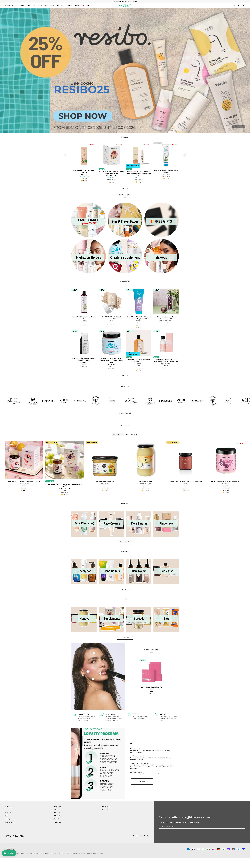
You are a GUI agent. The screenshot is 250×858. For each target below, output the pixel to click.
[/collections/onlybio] (8, 401)
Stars (111, 320)
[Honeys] (84, 619)
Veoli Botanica (166, 363)
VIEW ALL (125, 188)
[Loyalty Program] (98, 763)
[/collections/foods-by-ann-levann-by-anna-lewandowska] (70, 401)
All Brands (56, 819)
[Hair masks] (166, 571)
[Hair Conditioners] (111, 571)
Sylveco (166, 172)
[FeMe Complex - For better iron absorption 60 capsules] (24, 460)
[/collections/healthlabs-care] (39, 401)
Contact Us (8, 813)
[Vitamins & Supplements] (111, 619)
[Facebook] (133, 836)
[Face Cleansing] (84, 524)
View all (125, 375)
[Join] (243, 826)
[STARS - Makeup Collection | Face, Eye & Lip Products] (125, 70)
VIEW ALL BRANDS (125, 413)
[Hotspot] (88, 671)
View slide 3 (238, 126)
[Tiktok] (141, 836)
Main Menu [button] (8, 807)
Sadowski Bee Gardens (166, 320)
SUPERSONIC (111, 364)
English (9, 849)
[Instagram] (148, 836)
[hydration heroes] (88, 256)
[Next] (185, 155)
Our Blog (7, 819)
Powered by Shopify (98, 853)
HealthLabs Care (111, 175)
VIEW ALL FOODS (125, 637)
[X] (137, 836)
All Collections (58, 813)
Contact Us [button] (106, 807)
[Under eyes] (166, 524)
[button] (11, 5)
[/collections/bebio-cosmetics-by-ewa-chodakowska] (90, 401)
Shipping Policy (58, 853)
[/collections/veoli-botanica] (24, 401)
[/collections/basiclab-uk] (110, 401)
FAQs (6, 816)
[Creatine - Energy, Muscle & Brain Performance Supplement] (125, 256)
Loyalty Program (9, 822)
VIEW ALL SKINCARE (125, 542)
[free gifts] (161, 220)
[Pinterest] (144, 836)
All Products (57, 816)
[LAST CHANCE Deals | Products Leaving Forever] (88, 220)
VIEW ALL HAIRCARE (125, 590)
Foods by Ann (84, 174)
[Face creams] (111, 524)
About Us (7, 810)
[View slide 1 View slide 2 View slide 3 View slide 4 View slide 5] (125, 70)
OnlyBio (138, 320)
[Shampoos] (84, 571)
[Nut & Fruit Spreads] (138, 619)
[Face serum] (138, 524)
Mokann (185, 484)
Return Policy (47, 853)
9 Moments (84, 362)
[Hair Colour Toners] (138, 571)
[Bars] (166, 619)
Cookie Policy (24, 853)
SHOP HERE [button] (57, 807)
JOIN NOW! (142, 781)
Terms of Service (71, 853)
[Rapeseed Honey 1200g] (145, 460)
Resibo (139, 175)
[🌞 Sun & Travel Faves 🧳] (125, 220)
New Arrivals (57, 822)
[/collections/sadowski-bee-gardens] (55, 401)
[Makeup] (161, 256)
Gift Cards (56, 810)
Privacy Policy (35, 853)
